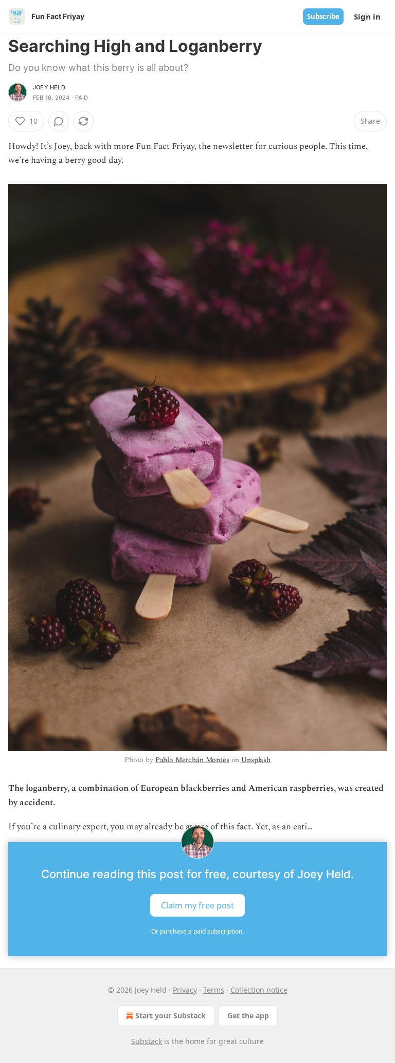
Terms (213, 990)
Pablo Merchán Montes (192, 759)
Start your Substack (170, 1015)
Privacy (185, 990)
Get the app (248, 1015)
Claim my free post (197, 905)
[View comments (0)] (58, 121)
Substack (146, 1041)
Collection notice (259, 990)
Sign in (367, 16)
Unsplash (256, 759)
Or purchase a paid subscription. (197, 931)
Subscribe (323, 16)
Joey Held (49, 87)
